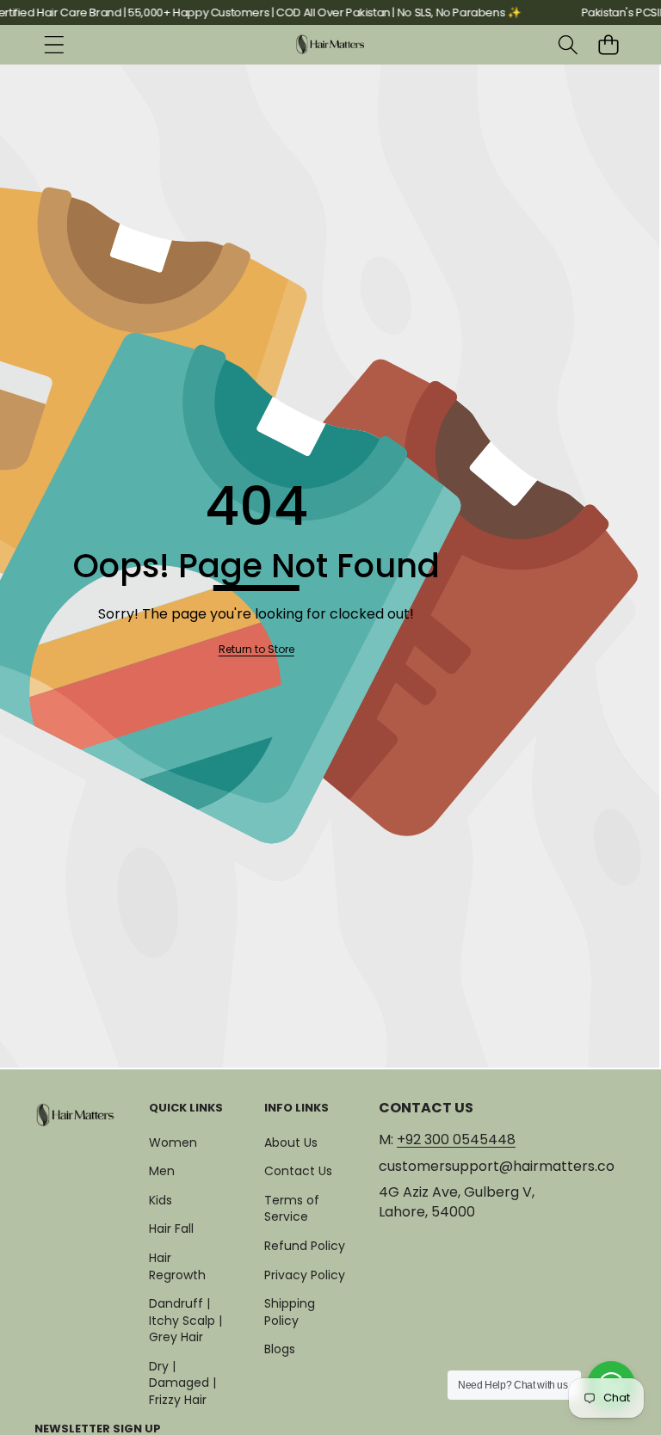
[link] (256, 650)
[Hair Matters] (330, 45)
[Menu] (53, 45)
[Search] (567, 45)
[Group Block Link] (75, 1114)
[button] (608, 45)
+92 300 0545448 (456, 1139)
